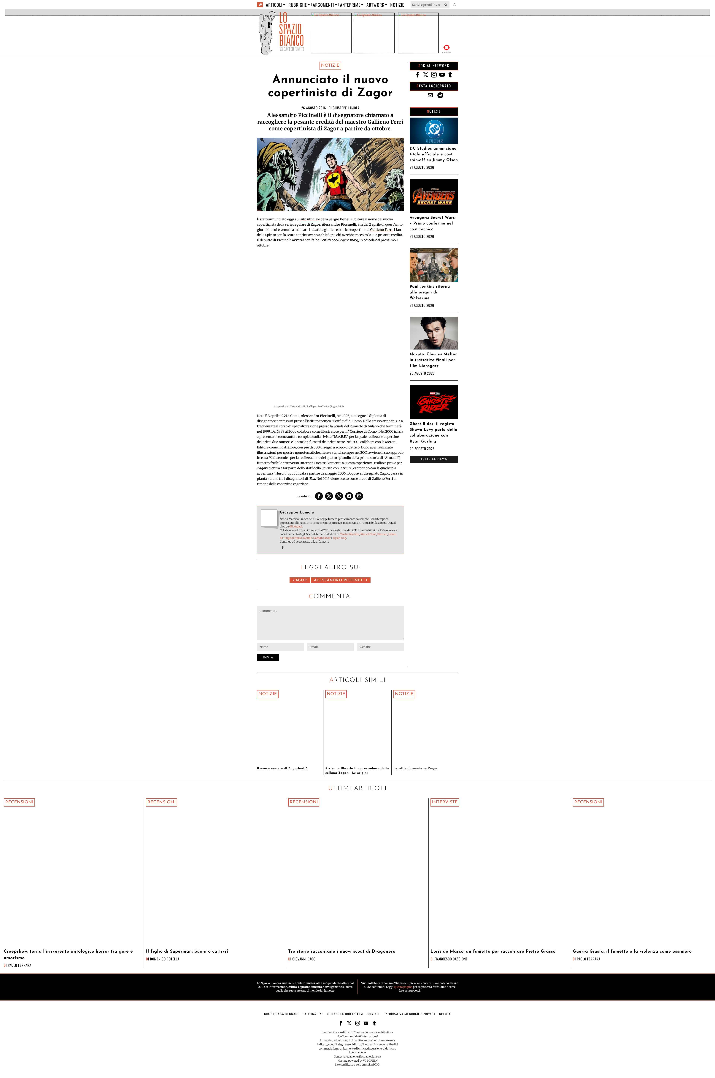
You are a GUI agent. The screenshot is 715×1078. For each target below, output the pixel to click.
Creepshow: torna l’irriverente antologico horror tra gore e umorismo (68, 954)
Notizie (330, 66)
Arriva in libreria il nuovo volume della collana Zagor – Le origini (357, 770)
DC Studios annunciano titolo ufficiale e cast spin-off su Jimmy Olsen (434, 154)
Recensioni (19, 802)
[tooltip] (319, 496)
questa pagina (403, 987)
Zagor (300, 580)
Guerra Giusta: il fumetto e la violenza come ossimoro (632, 951)
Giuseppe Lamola (346, 107)
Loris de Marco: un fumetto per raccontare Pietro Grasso (493, 951)
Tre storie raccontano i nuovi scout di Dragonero (341, 951)
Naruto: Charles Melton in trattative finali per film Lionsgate (434, 360)
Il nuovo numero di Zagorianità (282, 768)
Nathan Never (322, 538)
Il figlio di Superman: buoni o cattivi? (187, 951)
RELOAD (446, 48)
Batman (382, 534)
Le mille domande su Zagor (415, 768)
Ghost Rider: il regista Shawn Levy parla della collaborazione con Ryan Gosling (433, 432)
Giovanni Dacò (303, 959)
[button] (445, 4)
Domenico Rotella (164, 959)
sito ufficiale (310, 219)
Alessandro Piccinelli (341, 580)
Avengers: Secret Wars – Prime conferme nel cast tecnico (432, 223)
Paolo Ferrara (19, 965)
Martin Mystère (349, 534)
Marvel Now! (368, 534)
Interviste (445, 802)
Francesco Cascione (451, 959)
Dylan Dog (339, 538)
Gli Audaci (295, 526)
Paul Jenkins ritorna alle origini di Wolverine (430, 292)
